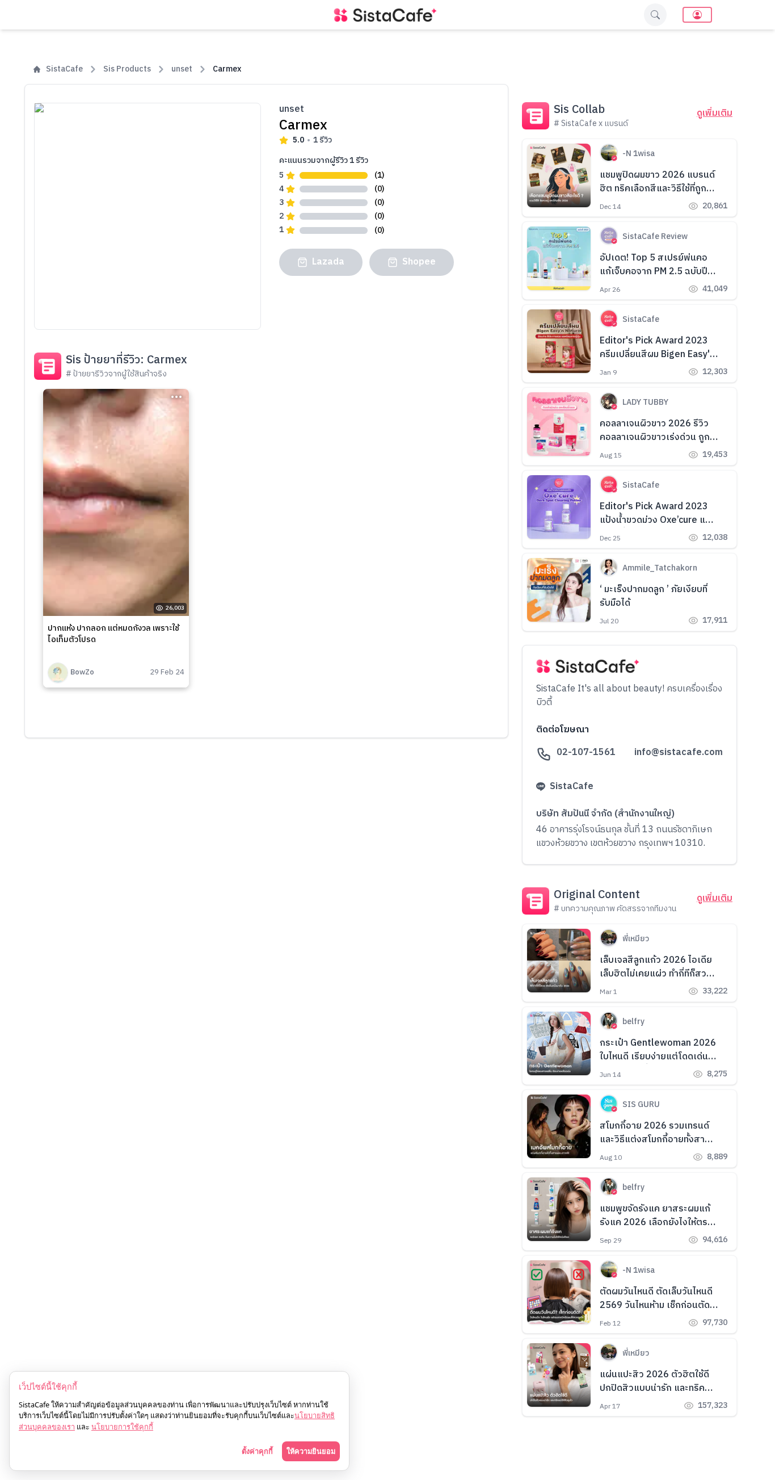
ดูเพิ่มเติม (714, 113)
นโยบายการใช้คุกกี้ (122, 1427)
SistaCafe (64, 69)
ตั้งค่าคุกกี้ (257, 1451)
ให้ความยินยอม (311, 1451)
